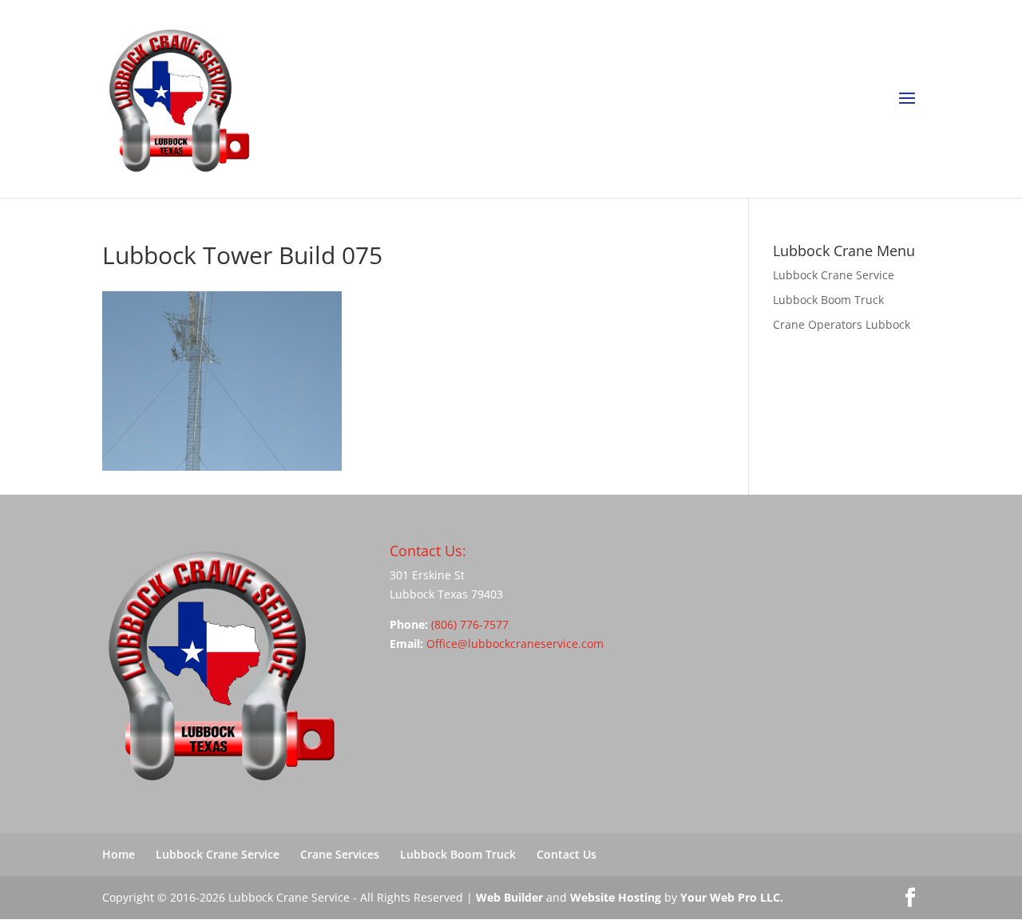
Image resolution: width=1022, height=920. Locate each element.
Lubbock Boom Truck (828, 299)
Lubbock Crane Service (833, 274)
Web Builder (509, 897)
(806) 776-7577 (470, 624)
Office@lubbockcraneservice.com (515, 643)
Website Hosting (615, 897)
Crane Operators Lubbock (841, 324)
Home (118, 854)
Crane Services (339, 854)
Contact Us (566, 854)
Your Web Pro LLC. (731, 897)
